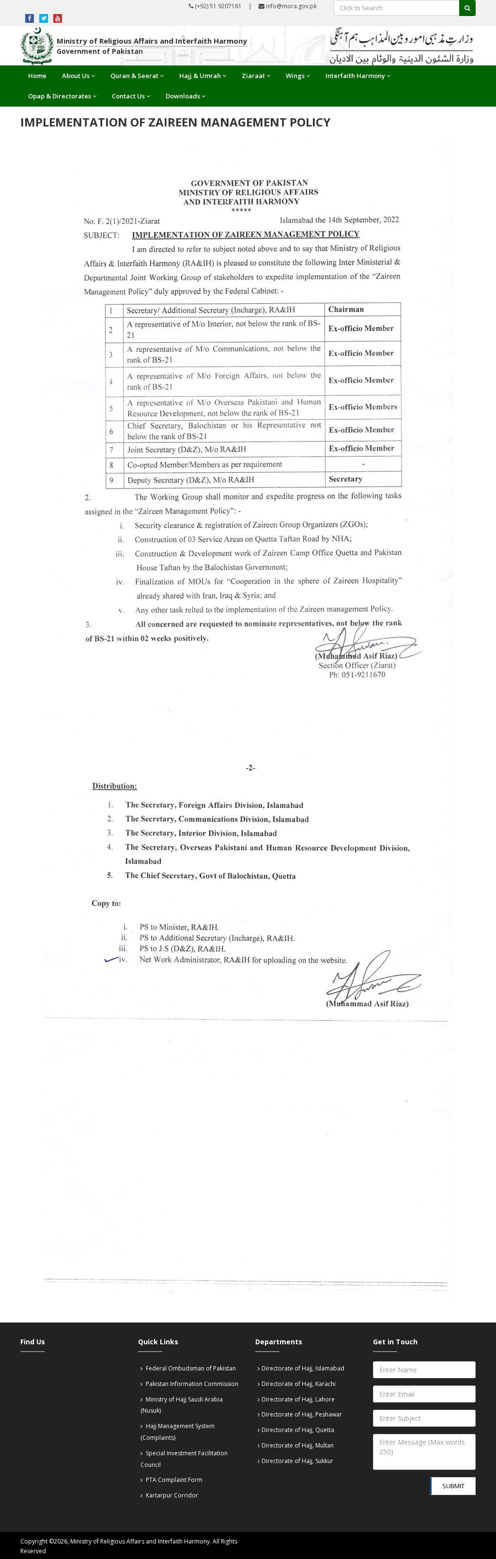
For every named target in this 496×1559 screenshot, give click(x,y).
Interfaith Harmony (355, 75)
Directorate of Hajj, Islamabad (303, 1368)
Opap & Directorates (59, 96)
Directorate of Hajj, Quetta (298, 1430)
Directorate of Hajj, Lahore (298, 1399)
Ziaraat (253, 75)
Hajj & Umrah (200, 75)
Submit (453, 1485)
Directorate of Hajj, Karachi (299, 1384)
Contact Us (128, 96)
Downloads (183, 96)
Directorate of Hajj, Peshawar (302, 1414)
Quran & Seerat (134, 75)
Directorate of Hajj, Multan (298, 1445)
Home (37, 75)
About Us (76, 75)
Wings (295, 75)
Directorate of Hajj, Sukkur (297, 1461)
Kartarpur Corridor (171, 1495)
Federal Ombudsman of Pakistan (190, 1368)
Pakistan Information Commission (191, 1384)
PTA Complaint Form (173, 1480)
